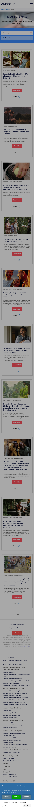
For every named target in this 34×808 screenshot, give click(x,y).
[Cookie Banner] (17, 795)
